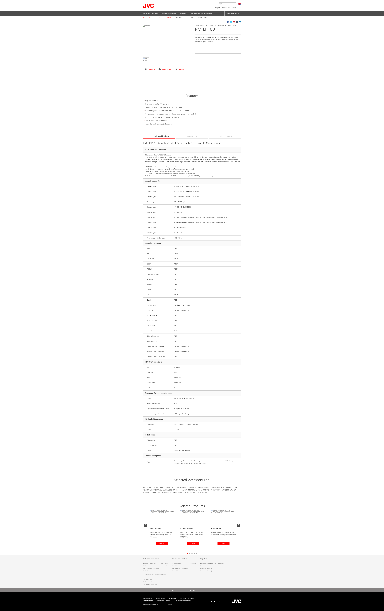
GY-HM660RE (167, 492)
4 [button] (194, 553)
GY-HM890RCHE (190, 490)
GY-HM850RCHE (227, 487)
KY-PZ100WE (169, 487)
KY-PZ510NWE (181, 487)
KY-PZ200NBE (215, 490)
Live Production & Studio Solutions (154, 575)
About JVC (147, 600)
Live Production (147, 579)
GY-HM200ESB (203, 487)
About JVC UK (148, 598)
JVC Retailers (172, 598)
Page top (192, 590)
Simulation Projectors (206, 568)
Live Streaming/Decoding (150, 584)
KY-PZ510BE (192, 487)
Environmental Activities (163, 600)
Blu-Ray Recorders (148, 582)
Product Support (160, 598)
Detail (162, 544)
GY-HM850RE (215, 487)
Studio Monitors (177, 563)
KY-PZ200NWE (227, 490)
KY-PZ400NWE (203, 490)
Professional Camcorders (159, 18)
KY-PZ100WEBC (191, 492)
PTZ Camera (170, 18)
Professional (146, 18)
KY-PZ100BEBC (178, 492)
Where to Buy (226, 8)
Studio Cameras (147, 571)
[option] (162, 530)
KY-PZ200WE (156, 492)
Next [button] (238, 525)
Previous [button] (145, 525)
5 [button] (196, 553)
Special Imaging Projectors (207, 571)
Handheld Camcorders (149, 563)
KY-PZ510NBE (148, 487)
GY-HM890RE (178, 490)
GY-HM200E (203, 492)
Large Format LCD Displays (180, 568)
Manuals (181, 69)
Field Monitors (176, 566)
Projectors (203, 559)
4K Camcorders (147, 566)
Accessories (164, 566)
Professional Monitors (179, 559)
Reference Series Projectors (208, 563)
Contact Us (235, 8)
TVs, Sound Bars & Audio (187, 598)
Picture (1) (152, 69)
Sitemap (170, 604)
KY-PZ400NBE (156, 490)
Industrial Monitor (177, 571)
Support (217, 8)
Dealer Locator (166, 69)
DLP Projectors (204, 566)
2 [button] (189, 553)
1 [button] (187, 553)
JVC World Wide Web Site (183, 600)
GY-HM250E (167, 490)
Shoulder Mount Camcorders (151, 568)
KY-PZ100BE (159, 487)
